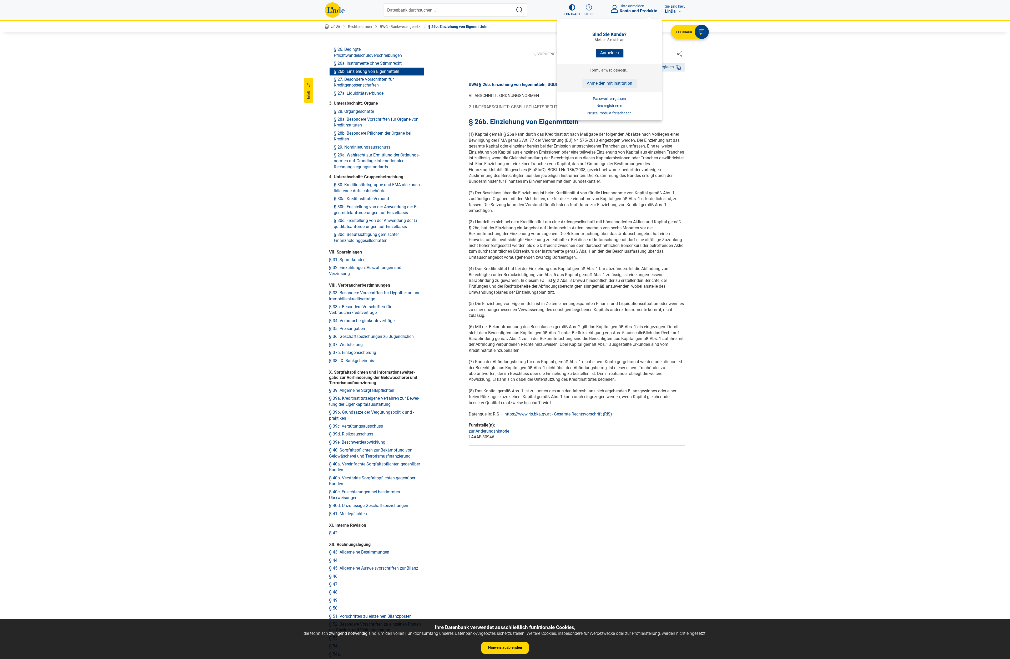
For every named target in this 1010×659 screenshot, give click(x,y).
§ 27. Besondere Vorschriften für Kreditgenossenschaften (364, 82)
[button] (572, 10)
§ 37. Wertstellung (346, 344)
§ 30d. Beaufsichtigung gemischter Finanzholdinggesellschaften (366, 237)
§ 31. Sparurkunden (347, 259)
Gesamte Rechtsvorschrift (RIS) (583, 414)
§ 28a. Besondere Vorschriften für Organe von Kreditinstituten (376, 122)
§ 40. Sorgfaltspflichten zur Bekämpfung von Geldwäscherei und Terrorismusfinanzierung (370, 453)
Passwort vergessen (609, 99)
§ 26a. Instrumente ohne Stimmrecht (368, 63)
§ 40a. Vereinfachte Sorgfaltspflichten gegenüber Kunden (374, 467)
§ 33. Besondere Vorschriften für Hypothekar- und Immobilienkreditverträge (375, 295)
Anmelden (609, 52)
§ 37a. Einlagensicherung (352, 352)
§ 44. (334, 560)
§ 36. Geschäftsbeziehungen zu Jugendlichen (371, 336)
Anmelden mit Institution (609, 83)
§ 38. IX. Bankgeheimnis (351, 360)
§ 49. (334, 600)
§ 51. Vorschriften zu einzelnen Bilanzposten (370, 616)
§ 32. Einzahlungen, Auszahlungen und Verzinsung (365, 270)
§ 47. (334, 584)
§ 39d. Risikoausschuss (351, 434)
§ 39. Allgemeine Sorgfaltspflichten (361, 390)
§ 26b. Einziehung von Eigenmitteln (457, 26)
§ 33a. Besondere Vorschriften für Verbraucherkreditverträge (360, 309)
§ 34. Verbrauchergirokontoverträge (362, 320)
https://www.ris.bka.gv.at (527, 414)
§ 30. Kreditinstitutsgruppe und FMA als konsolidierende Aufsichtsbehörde (377, 187)
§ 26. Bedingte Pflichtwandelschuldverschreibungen (368, 52)
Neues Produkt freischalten (609, 113)
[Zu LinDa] (335, 10)
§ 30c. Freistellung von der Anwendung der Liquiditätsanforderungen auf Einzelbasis (376, 223)
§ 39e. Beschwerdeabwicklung (357, 442)
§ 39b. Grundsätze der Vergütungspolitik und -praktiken (371, 415)
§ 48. (334, 592)
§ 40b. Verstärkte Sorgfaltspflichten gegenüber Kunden (372, 480)
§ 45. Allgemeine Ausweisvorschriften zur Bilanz (373, 568)
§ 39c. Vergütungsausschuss (356, 426)
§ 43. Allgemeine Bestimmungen (359, 552)
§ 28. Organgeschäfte (354, 111)
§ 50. (334, 608)
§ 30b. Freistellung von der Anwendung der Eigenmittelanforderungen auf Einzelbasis (376, 209)
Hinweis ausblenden (505, 647)
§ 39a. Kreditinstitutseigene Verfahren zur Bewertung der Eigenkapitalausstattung (374, 401)
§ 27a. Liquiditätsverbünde (358, 93)
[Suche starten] (519, 10)
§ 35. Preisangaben (347, 328)
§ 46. (334, 576)
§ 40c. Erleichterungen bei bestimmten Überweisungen (364, 494)
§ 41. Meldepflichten (348, 513)
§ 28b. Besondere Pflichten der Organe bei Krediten (372, 136)
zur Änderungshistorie (489, 431)
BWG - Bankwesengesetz (400, 26)
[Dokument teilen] (679, 54)
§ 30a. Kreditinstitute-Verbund (361, 198)
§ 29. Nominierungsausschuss (362, 147)
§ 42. (334, 532)
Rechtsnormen (360, 26)
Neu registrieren (609, 106)
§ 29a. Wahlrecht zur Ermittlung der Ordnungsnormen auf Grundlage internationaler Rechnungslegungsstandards (377, 161)
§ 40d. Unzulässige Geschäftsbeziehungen (368, 505)
